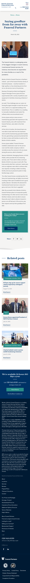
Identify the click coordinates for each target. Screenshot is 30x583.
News (3, 531)
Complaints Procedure (8, 578)
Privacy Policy (6, 570)
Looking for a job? (6, 521)
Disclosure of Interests (8, 528)
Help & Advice (5, 512)
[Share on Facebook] (13, 239)
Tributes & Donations (7, 491)
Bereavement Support (7, 526)
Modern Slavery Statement (9, 573)
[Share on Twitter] (17, 239)
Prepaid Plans (5, 489)
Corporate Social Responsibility (10, 575)
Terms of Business (6, 510)
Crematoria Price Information (10, 505)
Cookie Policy (15, 570)
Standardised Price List (8, 502)
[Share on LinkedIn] (21, 239)
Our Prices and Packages (8, 497)
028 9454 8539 (25, 7)
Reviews (4, 486)
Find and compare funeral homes (11, 519)
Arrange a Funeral (6, 500)
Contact (4, 493)
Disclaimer (23, 570)
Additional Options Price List (9, 507)
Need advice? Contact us (15, 393)
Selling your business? (8, 523)
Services (4, 484)
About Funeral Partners (8, 516)
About (3, 479)
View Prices (10, 228)
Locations (4, 481)
